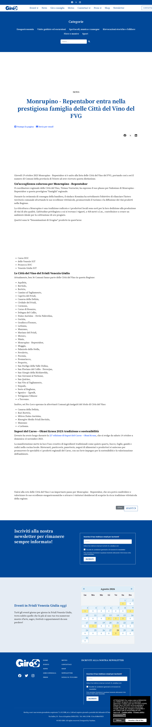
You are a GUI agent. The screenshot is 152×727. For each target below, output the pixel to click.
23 (131, 624)
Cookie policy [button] (127, 712)
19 (103, 624)
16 (131, 617)
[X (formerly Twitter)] (130, 135)
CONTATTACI (67, 665)
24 (86, 632)
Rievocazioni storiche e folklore (119, 29)
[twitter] (26, 673)
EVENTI (46, 665)
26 (103, 632)
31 (86, 639)
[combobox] (74, 41)
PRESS (45, 677)
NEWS (45, 669)
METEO (64, 660)
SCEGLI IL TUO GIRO (69, 677)
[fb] (19, 673)
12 (103, 617)
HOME (45, 660)
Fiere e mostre (71, 33)
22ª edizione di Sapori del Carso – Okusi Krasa (72, 435)
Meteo (71, 8)
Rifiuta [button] (118, 720)
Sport (85, 33)
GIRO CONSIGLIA (49, 673)
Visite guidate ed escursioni (51, 29)
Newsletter (118, 8)
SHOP (64, 669)
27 (110, 632)
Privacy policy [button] (138, 712)
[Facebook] (72, 2)
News (44, 8)
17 (86, 624)
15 (124, 617)
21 (117, 624)
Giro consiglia (57, 8)
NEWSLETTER (67, 673)
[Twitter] (76, 2)
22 (124, 624)
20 (110, 624)
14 (117, 617)
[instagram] (32, 673)
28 (117, 632)
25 (94, 632)
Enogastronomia (25, 29)
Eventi (33, 8)
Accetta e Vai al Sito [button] (135, 720)
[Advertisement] (76, 68)
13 (110, 617)
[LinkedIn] (136, 135)
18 (94, 624)
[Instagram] (80, 2)
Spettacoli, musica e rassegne (84, 29)
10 (86, 617)
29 (124, 632)
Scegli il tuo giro (38, 14)
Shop (107, 8)
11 (94, 617)
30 (131, 632)
